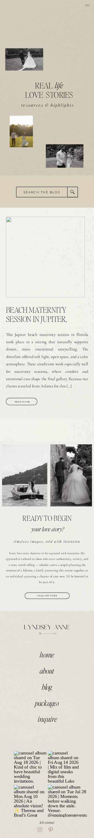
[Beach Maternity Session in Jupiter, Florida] (45, 257)
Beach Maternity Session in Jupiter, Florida (36, 318)
